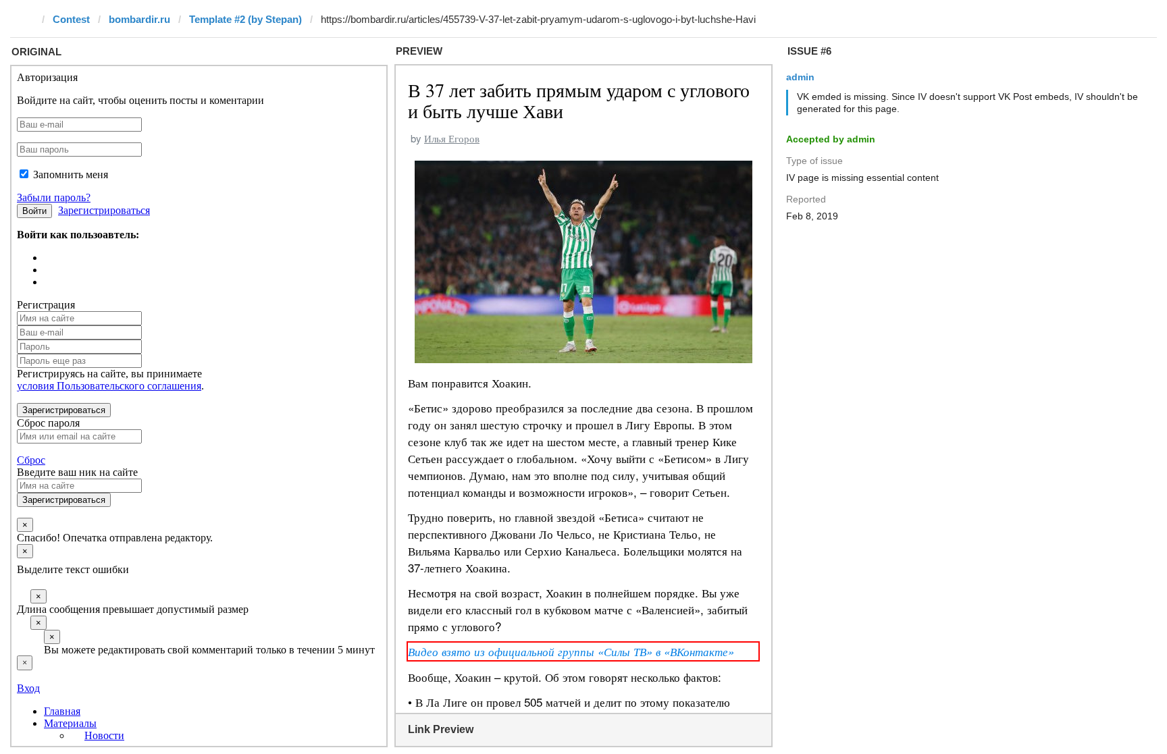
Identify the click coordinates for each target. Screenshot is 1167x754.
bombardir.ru (139, 19)
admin (800, 77)
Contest (71, 19)
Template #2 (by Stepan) (245, 19)
